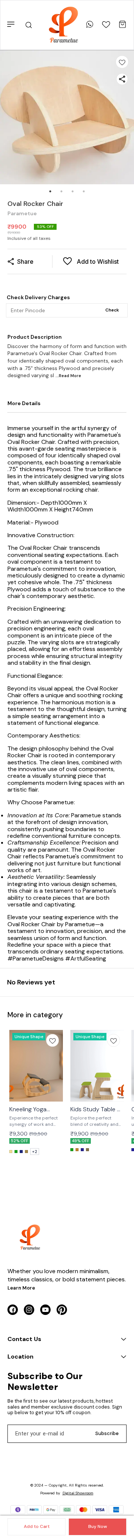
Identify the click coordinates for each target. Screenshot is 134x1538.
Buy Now (97, 1526)
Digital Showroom (78, 1493)
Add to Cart (37, 1526)
